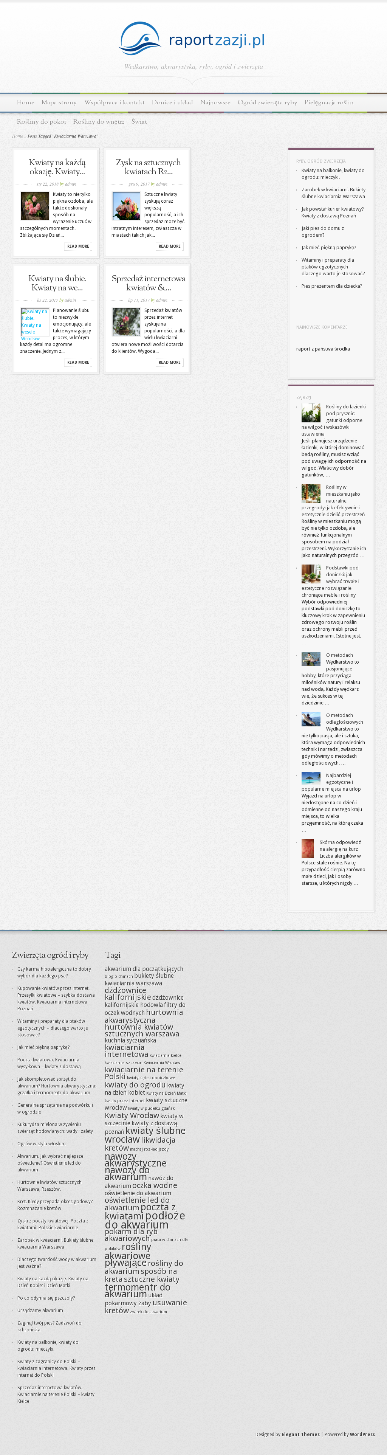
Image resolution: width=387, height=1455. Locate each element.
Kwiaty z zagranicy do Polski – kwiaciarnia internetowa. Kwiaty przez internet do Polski (56, 1368)
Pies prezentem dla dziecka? (332, 286)
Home (25, 102)
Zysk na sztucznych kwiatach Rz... (148, 167)
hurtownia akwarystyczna (144, 1016)
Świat (139, 122)
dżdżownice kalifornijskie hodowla (144, 1001)
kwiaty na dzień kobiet (144, 1089)
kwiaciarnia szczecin (123, 1062)
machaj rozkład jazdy (149, 1149)
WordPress (362, 1434)
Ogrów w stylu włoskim (41, 1143)
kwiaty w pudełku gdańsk (151, 1108)
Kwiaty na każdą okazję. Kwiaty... (57, 167)
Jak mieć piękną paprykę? (329, 247)
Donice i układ (172, 102)
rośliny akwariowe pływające (128, 1254)
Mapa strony (59, 102)
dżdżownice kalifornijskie (128, 994)
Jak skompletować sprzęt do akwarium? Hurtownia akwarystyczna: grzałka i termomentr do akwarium (56, 1086)
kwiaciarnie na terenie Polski (144, 1073)
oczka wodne (154, 1185)
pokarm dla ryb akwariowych (131, 1235)
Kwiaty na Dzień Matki (166, 1093)
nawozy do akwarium (127, 1173)
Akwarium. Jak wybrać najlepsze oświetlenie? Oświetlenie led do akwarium (50, 1163)
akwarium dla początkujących (144, 969)
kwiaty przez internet (125, 1100)
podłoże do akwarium (145, 1220)
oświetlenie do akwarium (138, 1193)
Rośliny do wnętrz (98, 122)
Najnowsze (215, 102)
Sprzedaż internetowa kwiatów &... (148, 284)
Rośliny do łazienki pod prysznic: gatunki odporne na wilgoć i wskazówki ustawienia (334, 420)
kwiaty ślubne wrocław (145, 1135)
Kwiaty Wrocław (132, 1115)
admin (70, 184)
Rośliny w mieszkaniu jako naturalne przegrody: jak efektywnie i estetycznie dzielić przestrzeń (333, 500)
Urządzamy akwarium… (42, 1310)
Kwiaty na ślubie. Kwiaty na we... (57, 284)
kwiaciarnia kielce (165, 1055)
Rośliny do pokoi (41, 122)
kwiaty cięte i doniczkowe (151, 1077)
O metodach (339, 655)
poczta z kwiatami (140, 1211)
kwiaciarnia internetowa (127, 1051)
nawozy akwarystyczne (136, 1160)
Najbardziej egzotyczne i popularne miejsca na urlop (331, 782)
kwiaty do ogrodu (135, 1084)
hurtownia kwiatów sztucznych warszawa (142, 1030)
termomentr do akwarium (137, 1290)
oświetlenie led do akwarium (137, 1204)
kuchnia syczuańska (130, 1040)
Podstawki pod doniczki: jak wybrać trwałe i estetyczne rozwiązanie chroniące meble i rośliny (330, 581)
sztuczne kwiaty (152, 1279)
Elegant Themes (301, 1434)
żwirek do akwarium (148, 1311)
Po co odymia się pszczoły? (46, 1298)
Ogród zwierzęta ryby (267, 102)
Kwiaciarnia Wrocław (162, 1062)
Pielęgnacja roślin (329, 102)
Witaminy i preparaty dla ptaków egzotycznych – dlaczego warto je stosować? (333, 266)
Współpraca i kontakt (114, 102)
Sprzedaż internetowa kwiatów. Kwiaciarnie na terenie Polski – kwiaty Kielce (55, 1394)
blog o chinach (119, 976)
